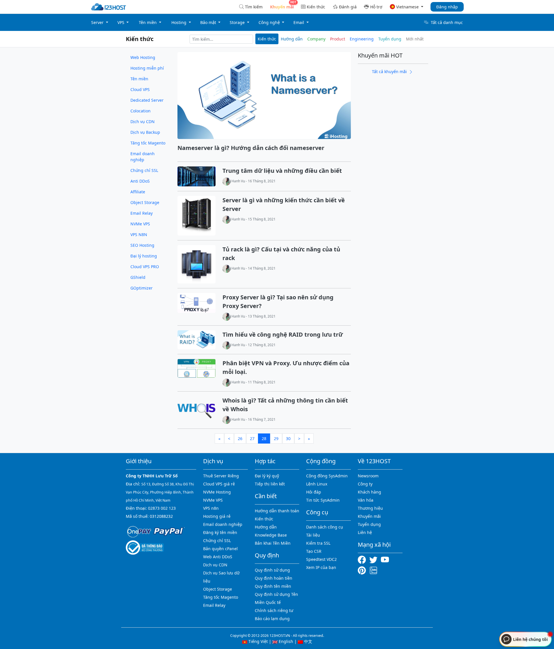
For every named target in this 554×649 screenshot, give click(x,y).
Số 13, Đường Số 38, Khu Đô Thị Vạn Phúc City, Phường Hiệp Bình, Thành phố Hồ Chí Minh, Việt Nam (160, 492)
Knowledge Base (271, 535)
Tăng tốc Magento (147, 143)
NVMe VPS (140, 224)
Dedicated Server (147, 100)
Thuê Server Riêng (221, 476)
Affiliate (137, 191)
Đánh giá (348, 7)
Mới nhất (415, 39)
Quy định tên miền (273, 586)
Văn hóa (365, 500)
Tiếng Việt (257, 641)
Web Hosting (142, 57)
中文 (307, 641)
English (285, 641)
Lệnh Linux (316, 484)
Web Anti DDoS (217, 556)
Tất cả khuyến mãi (390, 71)
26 (240, 438)
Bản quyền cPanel (220, 548)
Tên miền (148, 22)
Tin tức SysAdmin (323, 500)
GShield (137, 277)
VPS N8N (138, 234)
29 (276, 438)
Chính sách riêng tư (274, 610)
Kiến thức (316, 7)
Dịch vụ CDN (142, 121)
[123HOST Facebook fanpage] (363, 559)
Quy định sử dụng (272, 570)
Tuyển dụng (389, 39)
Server (98, 22)
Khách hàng (369, 492)
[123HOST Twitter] (374, 559)
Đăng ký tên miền (220, 532)
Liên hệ (365, 532)
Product (337, 39)
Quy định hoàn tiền (273, 578)
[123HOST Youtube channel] (386, 559)
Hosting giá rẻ (217, 516)
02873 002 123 (162, 508)
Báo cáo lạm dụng (272, 618)
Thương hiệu (370, 508)
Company (316, 39)
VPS (121, 22)
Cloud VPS (140, 89)
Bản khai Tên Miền (273, 543)
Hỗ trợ (376, 7)
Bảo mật (208, 22)
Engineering (362, 39)
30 (288, 438)
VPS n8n (211, 508)
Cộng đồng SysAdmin (327, 476)
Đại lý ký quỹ (267, 476)
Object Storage (144, 202)
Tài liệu (313, 535)
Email (299, 22)
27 (252, 438)
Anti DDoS (140, 181)
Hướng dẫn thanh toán (277, 510)
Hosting (179, 22)
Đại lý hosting (143, 256)
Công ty (365, 484)
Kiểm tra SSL (318, 543)
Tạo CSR (313, 551)
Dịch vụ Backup (145, 132)
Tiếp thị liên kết (270, 484)
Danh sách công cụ (324, 527)
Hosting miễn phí (147, 68)
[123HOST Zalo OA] (373, 570)
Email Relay (141, 213)
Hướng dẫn (292, 39)
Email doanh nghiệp (142, 156)
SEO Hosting (142, 245)
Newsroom (368, 476)
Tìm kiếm (254, 7)
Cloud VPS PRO (144, 266)
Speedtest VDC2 (321, 559)
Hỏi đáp (313, 492)
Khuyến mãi (369, 516)
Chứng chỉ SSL (144, 170)
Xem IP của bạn (321, 567)
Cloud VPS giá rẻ (219, 484)
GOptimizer (141, 288)
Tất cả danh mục (447, 22)
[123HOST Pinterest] (362, 570)
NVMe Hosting (217, 492)
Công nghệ (270, 22)
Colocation (140, 111)
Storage (238, 22)
